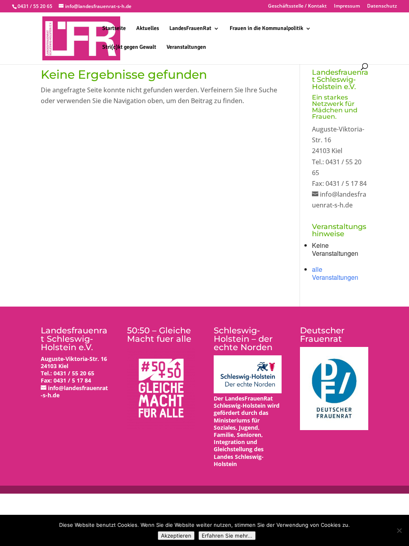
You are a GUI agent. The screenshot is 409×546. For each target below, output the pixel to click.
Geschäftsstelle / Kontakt (297, 6)
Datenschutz (382, 6)
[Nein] (399, 530)
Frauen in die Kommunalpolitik (266, 29)
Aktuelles (147, 29)
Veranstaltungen (186, 47)
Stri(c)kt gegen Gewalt (129, 47)
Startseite (114, 29)
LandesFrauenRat (190, 29)
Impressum (347, 6)
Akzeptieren (176, 535)
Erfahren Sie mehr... (227, 535)
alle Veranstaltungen (335, 273)
